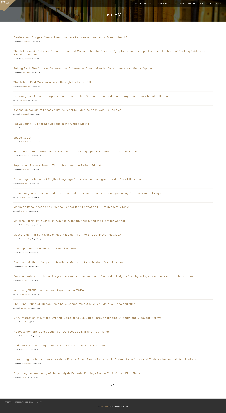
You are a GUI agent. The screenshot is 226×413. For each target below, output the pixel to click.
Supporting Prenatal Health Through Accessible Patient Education (59, 165)
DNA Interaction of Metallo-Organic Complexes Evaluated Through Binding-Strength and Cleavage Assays (87, 318)
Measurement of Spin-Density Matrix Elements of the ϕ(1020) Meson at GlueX (67, 234)
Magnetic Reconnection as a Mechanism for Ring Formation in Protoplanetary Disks (71, 207)
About (208, 4)
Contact (217, 4)
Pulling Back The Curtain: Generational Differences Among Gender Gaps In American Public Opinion (83, 68)
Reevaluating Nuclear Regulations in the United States (51, 124)
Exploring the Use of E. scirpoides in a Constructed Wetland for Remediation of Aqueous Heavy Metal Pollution (90, 96)
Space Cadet (22, 137)
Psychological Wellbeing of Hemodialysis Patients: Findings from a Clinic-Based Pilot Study (76, 373)
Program (128, 4)
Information (179, 4)
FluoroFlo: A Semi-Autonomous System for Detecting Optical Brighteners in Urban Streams (76, 151)
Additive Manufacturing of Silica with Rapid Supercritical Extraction (60, 345)
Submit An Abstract (195, 4)
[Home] (4, 3)
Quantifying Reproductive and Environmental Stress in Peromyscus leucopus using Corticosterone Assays (87, 193)
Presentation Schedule (144, 4)
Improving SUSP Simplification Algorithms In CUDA (48, 290)
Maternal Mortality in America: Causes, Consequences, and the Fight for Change (69, 221)
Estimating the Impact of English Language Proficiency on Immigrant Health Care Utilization (77, 179)
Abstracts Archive (164, 4)
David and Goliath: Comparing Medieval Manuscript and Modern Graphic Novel (68, 262)
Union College (103, 406)
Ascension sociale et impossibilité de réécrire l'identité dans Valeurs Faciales (67, 110)
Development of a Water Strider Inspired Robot (46, 248)
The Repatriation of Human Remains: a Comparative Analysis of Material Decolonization (74, 304)
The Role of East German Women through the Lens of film (53, 82)
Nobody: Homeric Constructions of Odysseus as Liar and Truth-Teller (61, 331)
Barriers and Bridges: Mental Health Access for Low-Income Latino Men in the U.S (70, 37)
